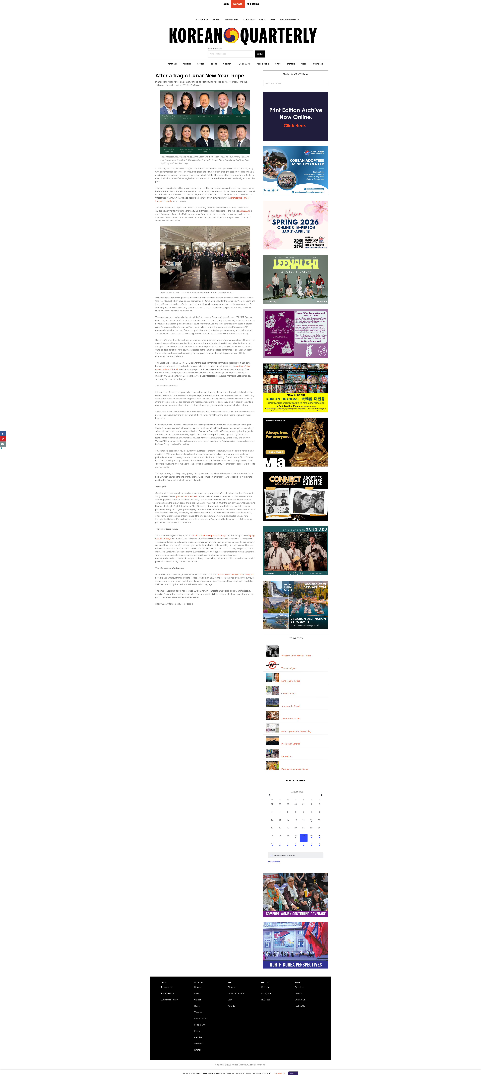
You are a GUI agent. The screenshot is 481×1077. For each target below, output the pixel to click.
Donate (237, 3)
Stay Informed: (215, 48)
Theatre (198, 1012)
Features (198, 987)
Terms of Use (167, 987)
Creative (198, 1037)
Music (197, 1031)
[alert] (295, 855)
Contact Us (300, 1000)
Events (197, 1050)
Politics (197, 993)
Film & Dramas (201, 1018)
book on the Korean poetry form (209, 535)
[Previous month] (269, 795)
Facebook (266, 987)
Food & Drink (200, 1025)
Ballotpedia (244, 211)
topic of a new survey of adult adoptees (235, 574)
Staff (230, 1000)
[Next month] (321, 795)
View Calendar (274, 861)
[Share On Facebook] (3, 433)
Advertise (299, 987)
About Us (232, 987)
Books (197, 1006)
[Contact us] (3, 444)
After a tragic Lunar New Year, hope (199, 76)
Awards (231, 1006)
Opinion (197, 1000)
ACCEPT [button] (293, 1073)
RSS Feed (265, 1000)
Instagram (266, 993)
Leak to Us (300, 1006)
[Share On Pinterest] (3, 438)
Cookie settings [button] (279, 1073)
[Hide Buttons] (1, 448)
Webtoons (199, 1043)
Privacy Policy (167, 993)
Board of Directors (236, 993)
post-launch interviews (186, 496)
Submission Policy (169, 1000)
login (226, 3)
